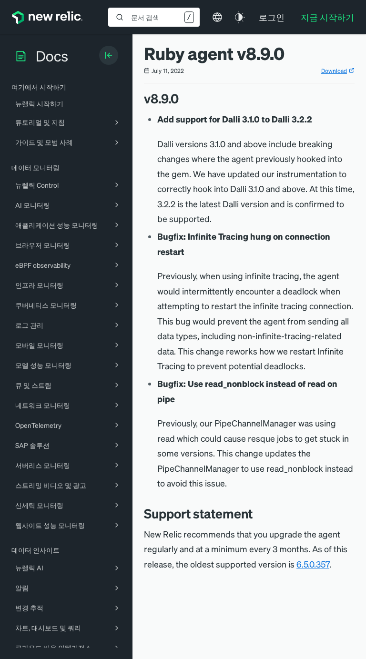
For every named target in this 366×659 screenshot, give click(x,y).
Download (334, 70)
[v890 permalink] (183, 98)
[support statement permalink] (257, 513)
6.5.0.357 (312, 563)
